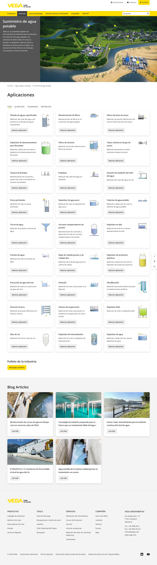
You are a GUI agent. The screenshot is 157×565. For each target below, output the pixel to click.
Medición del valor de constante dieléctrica (78, 533)
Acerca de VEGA (102, 516)
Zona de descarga (36, 13)
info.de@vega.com (132, 532)
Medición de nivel (14, 520)
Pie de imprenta (47, 554)
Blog (97, 532)
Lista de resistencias (74, 528)
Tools (40, 511)
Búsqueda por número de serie (49, 520)
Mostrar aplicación (19, 130)
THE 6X (85, 13)
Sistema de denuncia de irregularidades (103, 554)
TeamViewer (71, 539)
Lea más (15, 431)
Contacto (99, 520)
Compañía (75, 13)
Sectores (22, 13)
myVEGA (40, 524)
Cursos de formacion (74, 520)
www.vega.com (130, 535)
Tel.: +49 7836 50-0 (132, 526)
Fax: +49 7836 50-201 (133, 529)
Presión (10, 528)
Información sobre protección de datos (71, 554)
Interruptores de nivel (15, 524)
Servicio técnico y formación (57, 13)
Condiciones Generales (29, 554)
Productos (11, 13)
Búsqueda (41, 532)
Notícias (99, 524)
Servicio (69, 524)
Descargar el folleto (16, 367)
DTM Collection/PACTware (47, 528)
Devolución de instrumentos (77, 516)
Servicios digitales (14, 532)
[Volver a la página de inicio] (19, 501)
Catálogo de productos (16, 516)
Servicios (70, 511)
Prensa (98, 528)
